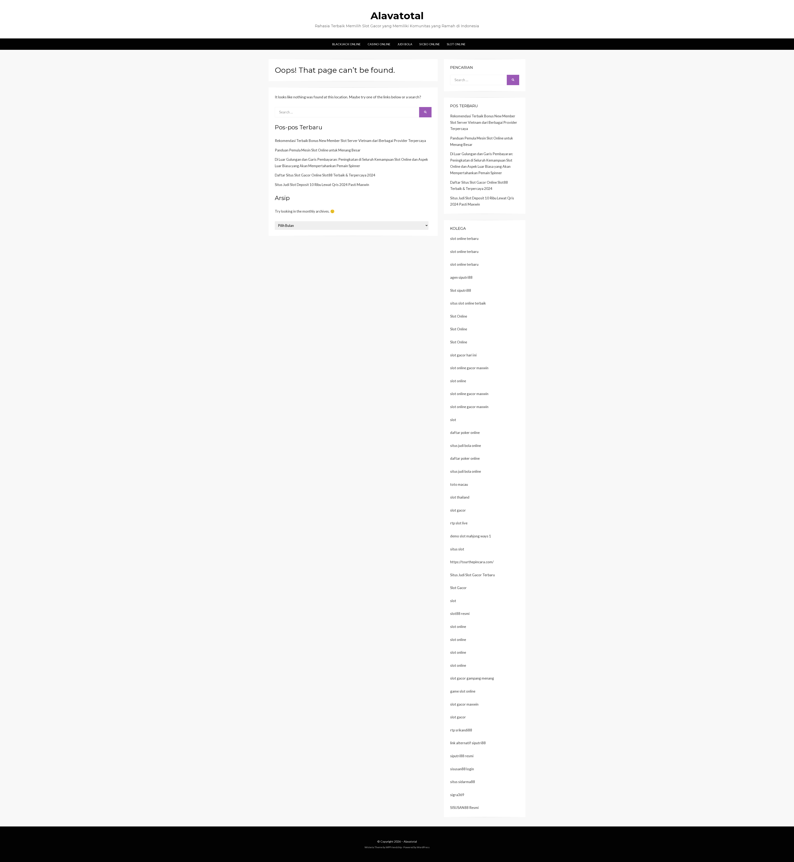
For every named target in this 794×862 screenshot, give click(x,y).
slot (453, 420)
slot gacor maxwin (464, 704)
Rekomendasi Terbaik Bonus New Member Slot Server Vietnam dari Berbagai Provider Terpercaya (350, 140)
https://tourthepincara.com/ (472, 562)
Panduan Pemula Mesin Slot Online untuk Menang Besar (318, 150)
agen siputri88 (461, 277)
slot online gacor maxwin (469, 368)
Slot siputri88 (460, 290)
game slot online (462, 691)
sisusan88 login (462, 769)
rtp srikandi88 (461, 730)
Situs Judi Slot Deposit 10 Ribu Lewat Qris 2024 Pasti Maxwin (322, 184)
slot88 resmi (460, 613)
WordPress (423, 847)
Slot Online (456, 44)
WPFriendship (394, 847)
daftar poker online (465, 432)
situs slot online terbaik (468, 303)
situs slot (457, 549)
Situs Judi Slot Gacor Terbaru (472, 575)
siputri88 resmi (462, 756)
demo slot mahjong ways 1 (470, 536)
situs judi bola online (465, 445)
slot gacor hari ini (463, 355)
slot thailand (459, 497)
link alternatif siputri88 (468, 743)
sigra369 (457, 795)
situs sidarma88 (462, 782)
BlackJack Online (346, 44)
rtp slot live (459, 523)
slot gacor (458, 510)
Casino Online (379, 44)
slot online (458, 381)
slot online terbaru (464, 238)
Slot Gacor (458, 588)
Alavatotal (397, 16)
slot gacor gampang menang (472, 678)
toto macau (459, 484)
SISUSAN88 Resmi (464, 807)
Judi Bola (404, 44)
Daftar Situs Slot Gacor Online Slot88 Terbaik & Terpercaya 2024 (325, 175)
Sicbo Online (429, 44)
